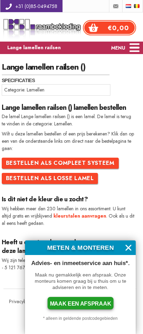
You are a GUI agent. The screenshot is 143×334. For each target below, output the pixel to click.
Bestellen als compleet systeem (60, 163)
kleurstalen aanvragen (79, 215)
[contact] (115, 6)
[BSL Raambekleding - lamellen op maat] (43, 39)
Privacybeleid (22, 301)
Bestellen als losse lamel (50, 178)
